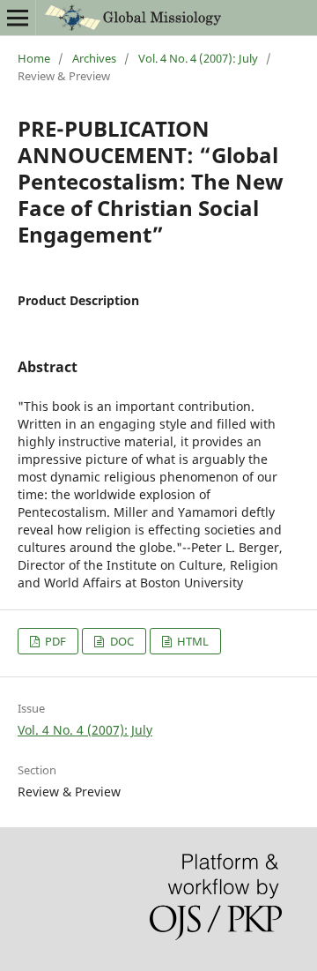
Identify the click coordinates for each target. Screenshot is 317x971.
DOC (120, 641)
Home (34, 58)
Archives (94, 58)
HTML (191, 641)
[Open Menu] (17, 17)
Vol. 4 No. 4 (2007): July (198, 58)
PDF (54, 641)
